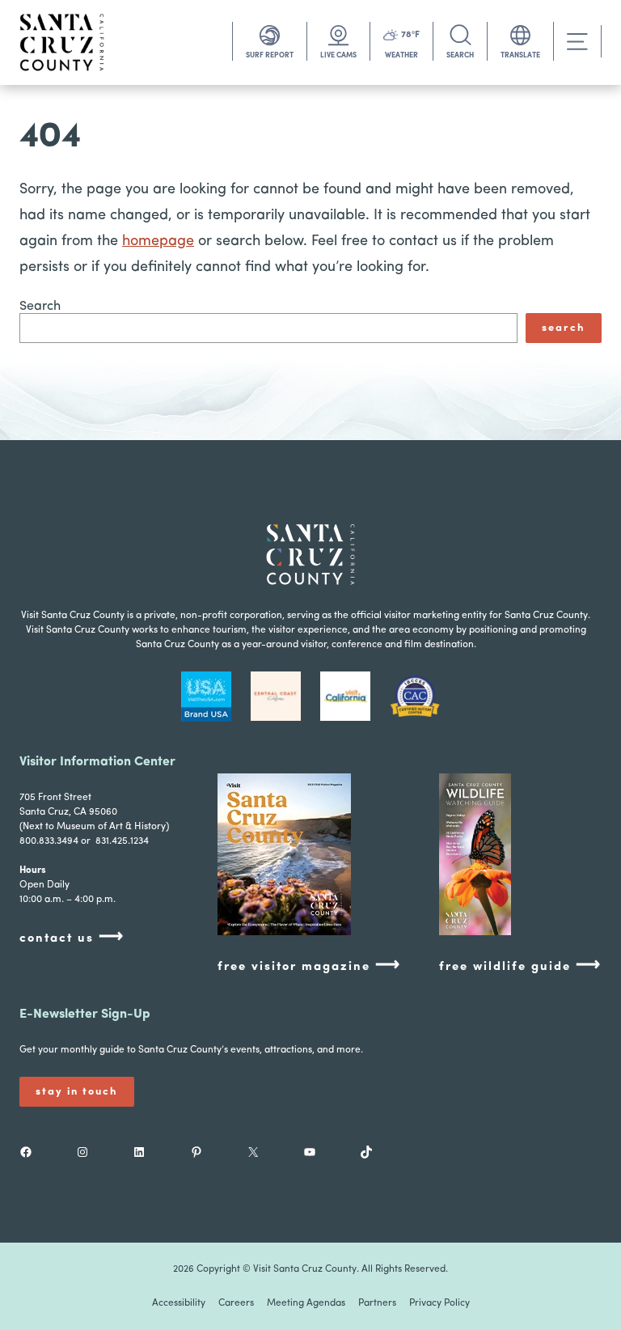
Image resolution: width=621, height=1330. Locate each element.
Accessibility (178, 1303)
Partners (377, 1303)
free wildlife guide (520, 965)
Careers (236, 1303)
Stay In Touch (77, 1091)
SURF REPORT (270, 55)
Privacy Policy (439, 1303)
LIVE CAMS (338, 55)
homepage (158, 242)
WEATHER (401, 55)
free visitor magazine (309, 965)
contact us (72, 937)
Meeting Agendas (306, 1303)
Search (40, 306)
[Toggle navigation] (577, 41)
